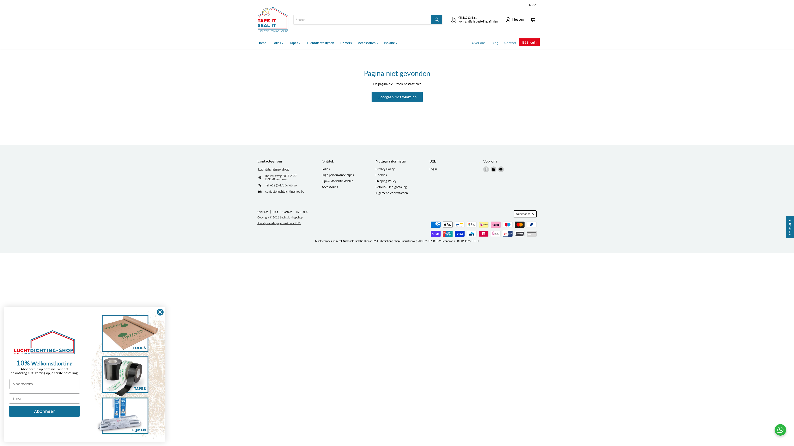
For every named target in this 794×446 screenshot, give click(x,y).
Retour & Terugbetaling (391, 187)
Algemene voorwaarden (391, 193)
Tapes (294, 43)
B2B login (529, 42)
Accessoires (367, 43)
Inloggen (518, 19)
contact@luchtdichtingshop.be (284, 191)
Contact (510, 43)
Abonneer (44, 411)
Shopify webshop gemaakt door (279, 223)
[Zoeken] (436, 19)
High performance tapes (338, 175)
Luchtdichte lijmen (320, 43)
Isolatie (390, 43)
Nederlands (523, 214)
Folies (277, 43)
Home (261, 43)
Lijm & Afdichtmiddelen (337, 181)
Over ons (478, 43)
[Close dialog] (160, 312)
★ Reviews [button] (790, 227)
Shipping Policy (385, 181)
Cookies (381, 175)
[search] (362, 19)
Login (433, 169)
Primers (346, 43)
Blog (494, 43)
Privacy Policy (385, 169)
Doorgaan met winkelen (397, 97)
